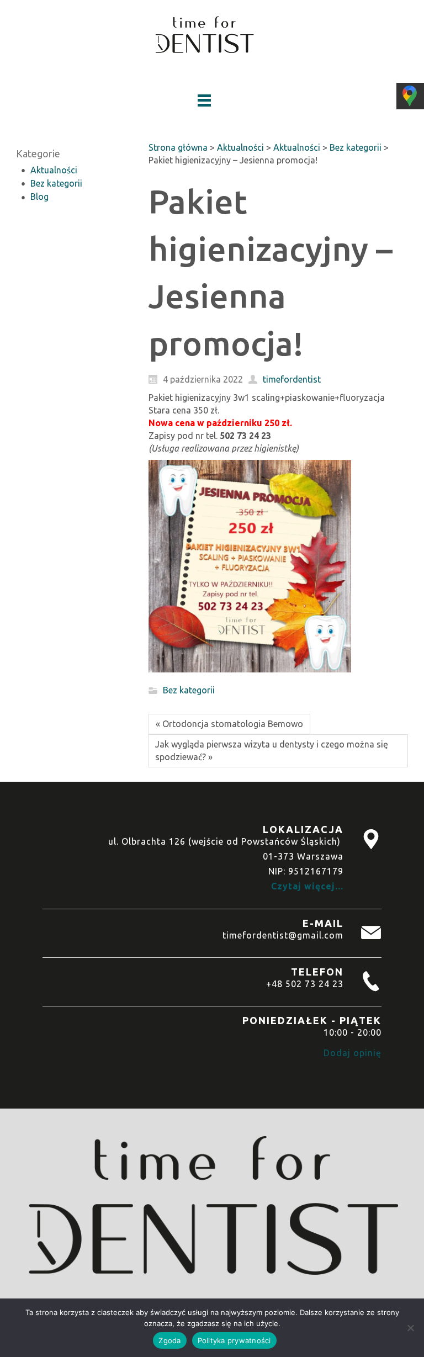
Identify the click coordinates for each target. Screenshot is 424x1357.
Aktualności (53, 170)
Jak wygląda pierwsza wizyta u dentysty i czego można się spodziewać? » (271, 750)
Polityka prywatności (234, 1340)
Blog (39, 197)
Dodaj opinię (352, 1053)
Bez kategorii (56, 183)
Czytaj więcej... (307, 886)
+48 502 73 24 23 (304, 984)
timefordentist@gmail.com (282, 935)
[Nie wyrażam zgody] (410, 1327)
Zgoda (169, 1340)
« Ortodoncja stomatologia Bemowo (229, 724)
